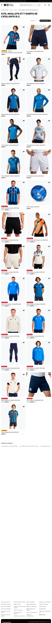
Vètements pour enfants (19, 615)
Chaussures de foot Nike (19, 602)
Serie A (16, 9)
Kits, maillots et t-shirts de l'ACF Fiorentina (29, 446)
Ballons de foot (17, 604)
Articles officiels (4, 9)
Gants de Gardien (31, 602)
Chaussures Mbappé (6, 608)
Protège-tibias (42, 608)
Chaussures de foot (5, 602)
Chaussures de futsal (6, 604)
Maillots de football (43, 604)
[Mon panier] (49, 5)
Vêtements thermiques (32, 612)
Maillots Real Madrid (31, 604)
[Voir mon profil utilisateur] (45, 5)
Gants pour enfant (18, 610)
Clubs (11, 9)
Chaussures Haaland (6, 606)
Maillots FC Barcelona (32, 606)
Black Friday (42, 614)
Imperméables (42, 606)
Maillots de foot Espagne (45, 602)
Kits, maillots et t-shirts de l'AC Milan (9, 446)
